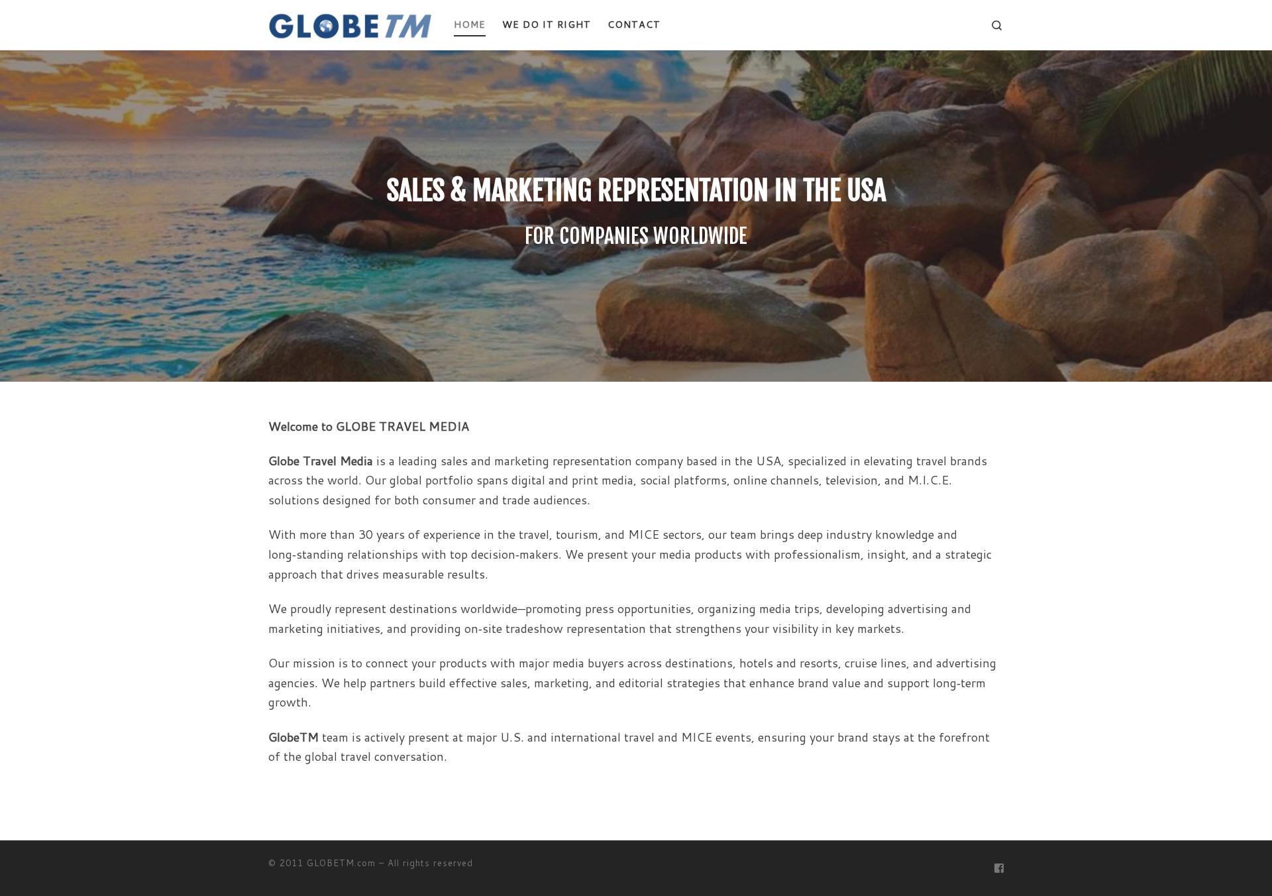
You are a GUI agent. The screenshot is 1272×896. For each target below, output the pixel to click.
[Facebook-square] (999, 868)
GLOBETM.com (341, 863)
